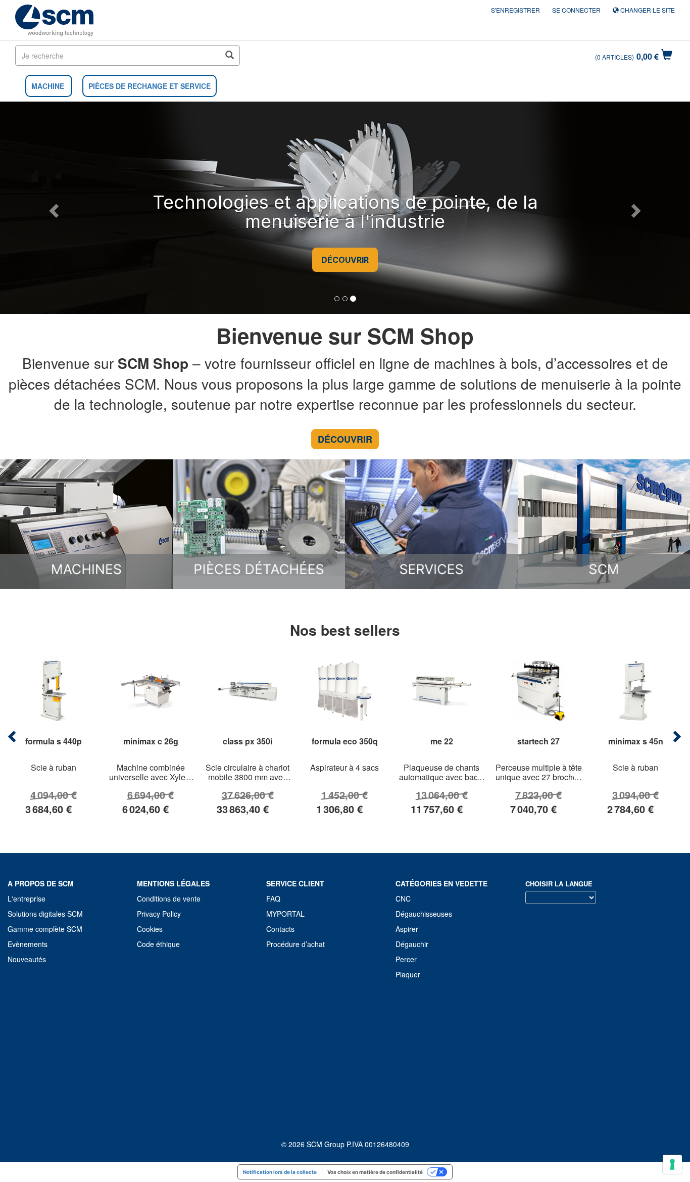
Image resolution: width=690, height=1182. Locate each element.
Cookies (150, 929)
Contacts (280, 929)
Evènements (27, 944)
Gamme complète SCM (45, 929)
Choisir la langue (559, 883)
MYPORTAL (285, 914)
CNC (403, 898)
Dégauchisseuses (424, 914)
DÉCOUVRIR (345, 260)
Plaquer (408, 974)
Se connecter (576, 10)
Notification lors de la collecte (280, 1172)
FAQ (273, 898)
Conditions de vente (169, 898)
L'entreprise (26, 898)
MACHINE (47, 86)
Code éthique (158, 944)
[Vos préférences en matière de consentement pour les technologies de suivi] (672, 1164)
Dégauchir (412, 944)
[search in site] (229, 56)
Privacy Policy (159, 914)
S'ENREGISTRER (515, 10)
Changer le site (647, 10)
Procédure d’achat (295, 944)
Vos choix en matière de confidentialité (375, 1172)
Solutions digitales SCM (45, 914)
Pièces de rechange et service (149, 86)
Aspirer (407, 929)
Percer (406, 959)
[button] (52, 208)
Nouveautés (27, 959)
